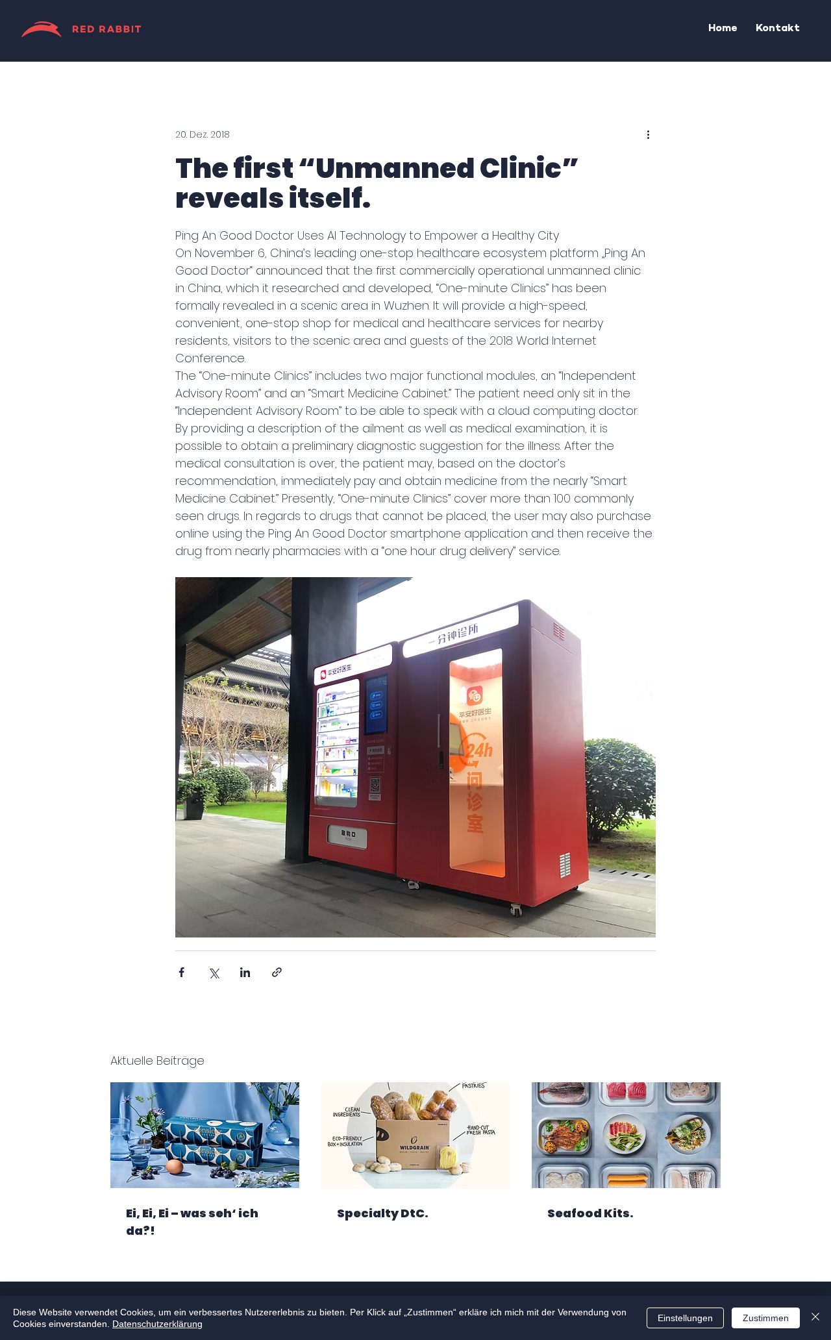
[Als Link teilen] (277, 972)
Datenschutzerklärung (157, 1324)
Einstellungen (685, 1318)
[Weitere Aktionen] (648, 134)
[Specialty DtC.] (415, 1135)
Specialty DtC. (382, 1213)
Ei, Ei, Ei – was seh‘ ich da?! (192, 1222)
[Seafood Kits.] (626, 1135)
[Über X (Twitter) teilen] (213, 972)
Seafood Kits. (590, 1213)
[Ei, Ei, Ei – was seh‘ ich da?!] (204, 1135)
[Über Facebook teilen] (181, 972)
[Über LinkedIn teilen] (245, 972)
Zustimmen (766, 1318)
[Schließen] (815, 1318)
